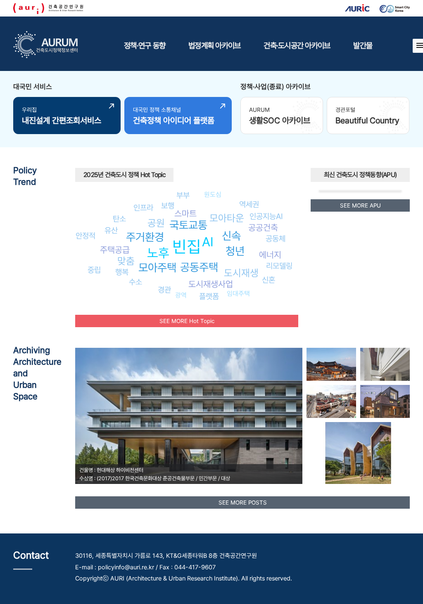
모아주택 (157, 267)
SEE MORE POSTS (243, 502)
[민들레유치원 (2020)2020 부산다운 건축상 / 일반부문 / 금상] (358, 453)
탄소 (119, 218)
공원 (156, 223)
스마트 (185, 213)
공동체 (275, 238)
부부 (183, 195)
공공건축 (263, 227)
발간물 (362, 45)
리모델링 (279, 265)
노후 (158, 252)
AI (208, 241)
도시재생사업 (210, 284)
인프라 (143, 207)
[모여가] (385, 364)
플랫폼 (209, 296)
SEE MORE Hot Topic (186, 321)
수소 (135, 281)
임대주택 (238, 293)
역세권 (249, 204)
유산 (111, 230)
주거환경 (145, 237)
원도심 (212, 194)
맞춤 (126, 261)
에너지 (270, 255)
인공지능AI (266, 216)
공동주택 (199, 267)
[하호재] (385, 401)
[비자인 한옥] (331, 364)
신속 (231, 235)
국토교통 (188, 225)
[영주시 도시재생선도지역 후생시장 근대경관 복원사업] (331, 401)
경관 (164, 289)
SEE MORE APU (360, 205)
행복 (121, 271)
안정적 (85, 235)
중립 (94, 269)
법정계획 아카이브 (214, 45)
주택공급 (115, 250)
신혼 (268, 279)
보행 (167, 205)
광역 (181, 295)
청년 (235, 251)
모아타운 (226, 218)
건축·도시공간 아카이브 (297, 45)
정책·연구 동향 (144, 45)
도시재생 (241, 273)
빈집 (186, 246)
